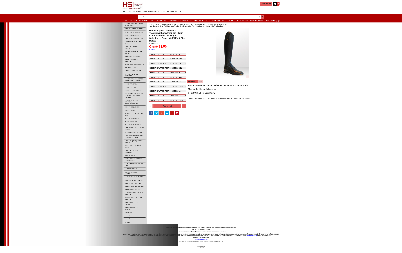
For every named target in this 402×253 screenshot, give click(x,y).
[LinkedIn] (167, 113)
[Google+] (161, 113)
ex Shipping (152, 49)
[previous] (276, 21)
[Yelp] (172, 113)
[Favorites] (184, 106)
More (200, 81)
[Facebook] (151, 113)
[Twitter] (156, 113)
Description (192, 81)
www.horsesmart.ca (252, 235)
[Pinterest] (177, 113)
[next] (279, 21)
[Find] (262, 17)
